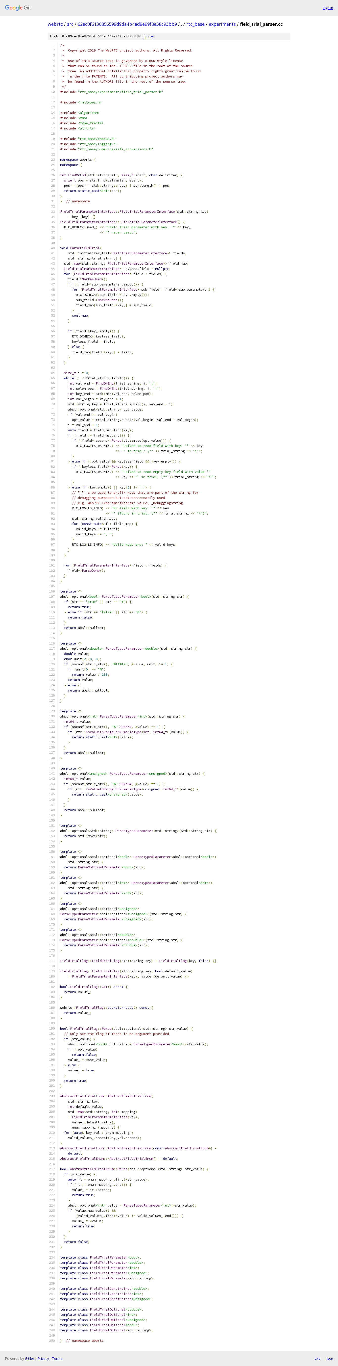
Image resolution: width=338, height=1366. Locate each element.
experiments (222, 24)
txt (317, 1358)
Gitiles (30, 1358)
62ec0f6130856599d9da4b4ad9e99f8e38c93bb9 (127, 24)
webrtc (55, 24)
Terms (57, 1358)
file (149, 36)
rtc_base (195, 24)
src (70, 24)
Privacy (43, 1358)
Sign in (328, 7)
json (329, 1358)
